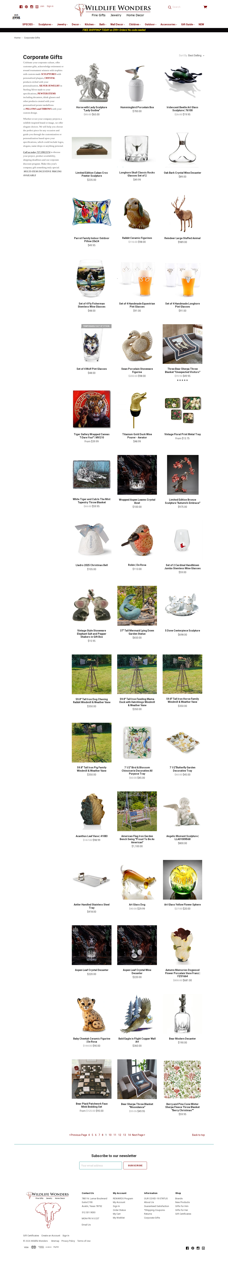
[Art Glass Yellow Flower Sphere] (182, 879)
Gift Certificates (183, 1213)
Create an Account (50, 1235)
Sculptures (45, 24)
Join (42, 6)
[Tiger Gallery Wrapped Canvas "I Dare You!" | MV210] (91, 409)
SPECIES (27, 24)
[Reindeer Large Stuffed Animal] (182, 213)
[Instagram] (31, 7)
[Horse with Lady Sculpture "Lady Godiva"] (91, 82)
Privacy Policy (68, 1241)
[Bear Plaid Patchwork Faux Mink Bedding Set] (91, 1079)
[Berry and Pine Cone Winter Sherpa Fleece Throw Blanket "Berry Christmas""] (182, 1079)
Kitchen (89, 24)
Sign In (116, 1206)
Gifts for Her (181, 1210)
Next (138, 1134)
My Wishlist (119, 1217)
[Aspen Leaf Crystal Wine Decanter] (137, 945)
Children (134, 24)
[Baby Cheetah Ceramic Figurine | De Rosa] (91, 1013)
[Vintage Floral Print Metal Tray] (182, 409)
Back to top (198, 1134)
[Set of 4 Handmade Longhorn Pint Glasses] (182, 278)
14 (129, 1134)
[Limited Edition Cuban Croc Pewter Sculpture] (91, 148)
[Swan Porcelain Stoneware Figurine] (137, 344)
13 (124, 1134)
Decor (76, 24)
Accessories (168, 24)
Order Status (119, 1210)
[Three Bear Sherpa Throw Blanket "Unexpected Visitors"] (182, 344)
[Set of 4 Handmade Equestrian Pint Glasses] (137, 278)
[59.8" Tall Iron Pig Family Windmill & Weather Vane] (91, 742)
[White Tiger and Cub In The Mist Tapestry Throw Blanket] (91, 474)
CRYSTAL (50, 78)
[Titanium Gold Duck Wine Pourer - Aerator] (137, 409)
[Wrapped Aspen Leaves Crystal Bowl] (137, 475)
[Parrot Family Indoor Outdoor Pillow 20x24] (91, 213)
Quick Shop (92, 95)
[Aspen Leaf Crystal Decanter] (91, 945)
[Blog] (37, 7)
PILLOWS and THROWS (39, 109)
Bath (102, 24)
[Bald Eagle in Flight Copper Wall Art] (137, 1013)
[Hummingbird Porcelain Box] (137, 82)
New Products (182, 1202)
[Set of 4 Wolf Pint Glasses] (91, 344)
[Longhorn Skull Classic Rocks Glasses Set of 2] (137, 147)
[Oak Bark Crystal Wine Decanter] (182, 148)
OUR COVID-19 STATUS (156, 1198)
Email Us (86, 1224)
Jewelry (62, 24)
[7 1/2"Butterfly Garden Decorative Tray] (182, 742)
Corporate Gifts (152, 1217)
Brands (179, 1198)
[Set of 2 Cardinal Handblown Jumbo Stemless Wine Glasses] (182, 540)
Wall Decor (117, 24)
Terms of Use (83, 1241)
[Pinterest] (26, 7)
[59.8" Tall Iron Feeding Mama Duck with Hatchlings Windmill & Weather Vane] (137, 674)
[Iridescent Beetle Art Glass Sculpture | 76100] (182, 82)
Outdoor (150, 24)
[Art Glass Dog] (137, 879)
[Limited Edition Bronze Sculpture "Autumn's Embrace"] (182, 475)
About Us (149, 1202)
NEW (201, 24)
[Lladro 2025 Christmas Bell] (91, 540)
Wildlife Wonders (39, 1241)
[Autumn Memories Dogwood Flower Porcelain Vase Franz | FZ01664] (182, 945)
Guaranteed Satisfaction (156, 1206)
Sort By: (183, 55)
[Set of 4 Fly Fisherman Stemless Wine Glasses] (91, 278)
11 (114, 1134)
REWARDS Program (123, 1198)
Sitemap (55, 1241)
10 (110, 1134)
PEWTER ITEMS (47, 93)
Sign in (50, 6)
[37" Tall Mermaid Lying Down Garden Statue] (137, 605)
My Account (119, 1202)
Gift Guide (187, 24)
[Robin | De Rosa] (137, 540)
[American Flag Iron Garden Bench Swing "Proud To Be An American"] (137, 811)
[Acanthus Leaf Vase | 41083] (91, 811)
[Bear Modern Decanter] (182, 1013)
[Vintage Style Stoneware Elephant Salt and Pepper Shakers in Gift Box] (91, 605)
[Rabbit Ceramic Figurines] (137, 213)
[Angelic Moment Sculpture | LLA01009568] (182, 811)
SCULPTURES (48, 74)
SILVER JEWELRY (49, 85)
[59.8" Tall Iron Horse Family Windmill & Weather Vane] (182, 674)
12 (119, 1134)
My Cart (117, 1213)
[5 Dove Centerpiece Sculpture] (182, 605)
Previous (78, 1134)
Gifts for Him (181, 1206)
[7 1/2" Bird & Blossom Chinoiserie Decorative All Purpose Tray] (137, 742)
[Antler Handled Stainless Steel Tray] (91, 879)
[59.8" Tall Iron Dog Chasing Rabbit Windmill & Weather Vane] (91, 674)
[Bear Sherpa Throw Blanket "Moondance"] (137, 1079)
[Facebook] (21, 7)
